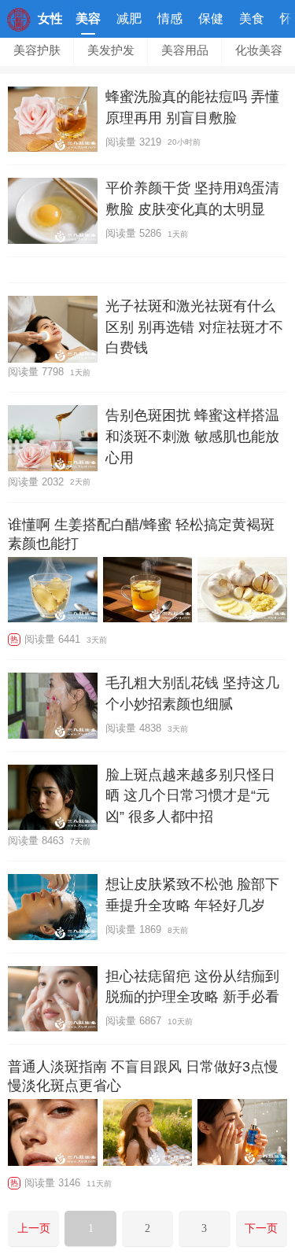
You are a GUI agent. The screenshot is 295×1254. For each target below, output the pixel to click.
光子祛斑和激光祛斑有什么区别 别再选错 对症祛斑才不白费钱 (194, 326)
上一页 (33, 1228)
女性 (50, 18)
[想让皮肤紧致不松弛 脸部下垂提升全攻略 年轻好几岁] (53, 906)
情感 (170, 18)
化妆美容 (258, 50)
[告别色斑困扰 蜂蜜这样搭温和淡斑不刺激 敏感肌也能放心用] (53, 437)
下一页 (261, 1228)
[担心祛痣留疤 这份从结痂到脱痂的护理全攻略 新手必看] (53, 998)
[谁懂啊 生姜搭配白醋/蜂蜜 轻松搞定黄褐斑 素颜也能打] (53, 591)
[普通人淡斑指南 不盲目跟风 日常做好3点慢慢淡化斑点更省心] (53, 1134)
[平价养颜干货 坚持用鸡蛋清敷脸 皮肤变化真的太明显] (53, 210)
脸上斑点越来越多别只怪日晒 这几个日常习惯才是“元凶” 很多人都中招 (190, 795)
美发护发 (111, 50)
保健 (210, 18)
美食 (251, 18)
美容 (88, 18)
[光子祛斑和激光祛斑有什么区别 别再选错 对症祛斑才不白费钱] (53, 329)
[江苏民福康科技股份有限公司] (19, 27)
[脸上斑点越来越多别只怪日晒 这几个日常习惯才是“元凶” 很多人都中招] (53, 797)
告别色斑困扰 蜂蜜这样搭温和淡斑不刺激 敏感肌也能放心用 (192, 436)
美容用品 (184, 50)
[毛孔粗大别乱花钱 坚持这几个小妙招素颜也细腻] (53, 705)
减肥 (129, 18)
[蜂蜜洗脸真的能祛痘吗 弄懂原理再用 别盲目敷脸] (53, 119)
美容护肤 (37, 50)
